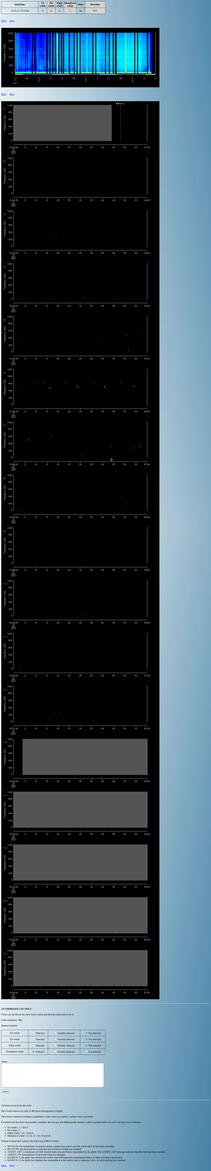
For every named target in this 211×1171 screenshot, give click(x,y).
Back (3, 21)
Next (11, 21)
